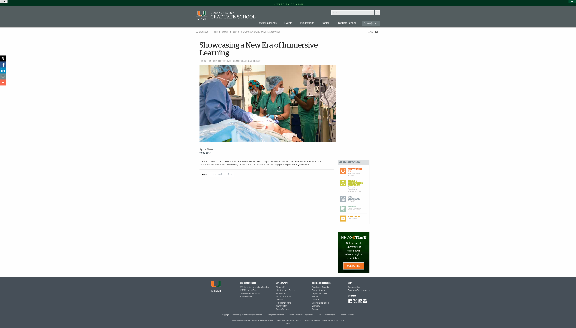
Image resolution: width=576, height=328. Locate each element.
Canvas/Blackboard (320, 303)
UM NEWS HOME (202, 32)
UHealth (279, 300)
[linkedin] (3, 70)
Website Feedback (347, 315)
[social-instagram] (365, 301)
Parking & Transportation (359, 290)
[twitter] (3, 58)
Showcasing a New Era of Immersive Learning (260, 32)
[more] (3, 82)
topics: (203, 174)
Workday (316, 306)
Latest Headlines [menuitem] (267, 23)
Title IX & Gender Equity (327, 315)
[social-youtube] (360, 301)
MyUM (315, 297)
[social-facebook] (350, 301)
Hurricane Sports (283, 303)
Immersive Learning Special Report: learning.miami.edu (284, 165)
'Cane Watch (281, 306)
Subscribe (353, 266)
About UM (280, 287)
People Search (318, 290)
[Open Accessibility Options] (4, 1)
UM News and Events (285, 290)
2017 (234, 32)
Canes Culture (282, 309)
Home (215, 32)
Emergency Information (276, 315)
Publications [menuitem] (307, 23)
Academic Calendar (321, 287)
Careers (315, 309)
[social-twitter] (355, 301)
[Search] (377, 12)
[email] (3, 76)
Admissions (281, 293)
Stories (225, 32)
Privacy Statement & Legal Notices (301, 315)
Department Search (320, 293)
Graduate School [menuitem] (346, 23)
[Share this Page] (375, 34)
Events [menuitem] (288, 23)
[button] (569, 320)
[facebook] (3, 64)
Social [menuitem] (325, 23)
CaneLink (316, 300)
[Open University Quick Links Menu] (572, 1)
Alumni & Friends (283, 297)
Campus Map (354, 287)
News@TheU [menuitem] (371, 23)
